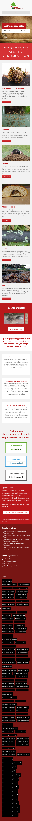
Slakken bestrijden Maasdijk (22, 707)
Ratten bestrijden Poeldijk (21, 683)
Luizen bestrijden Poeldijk (21, 597)
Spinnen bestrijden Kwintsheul (8, 738)
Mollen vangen (6, 608)
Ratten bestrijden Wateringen (8, 689)
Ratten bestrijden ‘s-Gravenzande (9, 670)
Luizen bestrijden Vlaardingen (22, 600)
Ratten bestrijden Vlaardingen (22, 686)
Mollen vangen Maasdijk (20, 618)
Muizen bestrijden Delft (20, 642)
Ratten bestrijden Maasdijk (21, 676)
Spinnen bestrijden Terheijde (8, 748)
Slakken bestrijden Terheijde (8, 717)
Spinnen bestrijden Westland (23, 754)
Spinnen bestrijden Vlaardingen (9, 751)
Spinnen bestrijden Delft (21, 731)
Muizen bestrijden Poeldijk (21, 655)
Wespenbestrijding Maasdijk (10, 783)
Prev (3, 318)
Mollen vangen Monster (20, 621)
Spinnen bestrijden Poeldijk (22, 744)
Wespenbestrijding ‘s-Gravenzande (11, 763)
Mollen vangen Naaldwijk (7, 625)
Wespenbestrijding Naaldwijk (10, 795)
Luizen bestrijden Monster (21, 594)
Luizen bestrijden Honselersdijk (20, 587)
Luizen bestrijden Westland (22, 604)
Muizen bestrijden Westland (23, 662)
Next (29, 318)
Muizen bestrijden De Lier (7, 642)
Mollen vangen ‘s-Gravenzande (8, 612)
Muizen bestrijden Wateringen (8, 662)
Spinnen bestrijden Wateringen (8, 754)
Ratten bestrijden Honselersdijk (20, 673)
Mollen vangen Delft (6, 615)
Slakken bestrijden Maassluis (8, 710)
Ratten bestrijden (7, 666)
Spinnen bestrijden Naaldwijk (8, 744)
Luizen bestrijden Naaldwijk (8, 597)
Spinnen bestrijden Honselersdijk (9, 735)
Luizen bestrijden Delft (7, 587)
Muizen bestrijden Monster (21, 652)
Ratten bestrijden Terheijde (8, 686)
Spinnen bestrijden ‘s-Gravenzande (9, 728)
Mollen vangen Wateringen (8, 631)
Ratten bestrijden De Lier (23, 670)
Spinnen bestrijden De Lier (8, 731)
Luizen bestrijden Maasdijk (22, 591)
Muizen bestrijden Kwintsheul (8, 649)
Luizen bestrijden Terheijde (8, 600)
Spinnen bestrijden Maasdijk (23, 738)
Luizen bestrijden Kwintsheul (8, 591)
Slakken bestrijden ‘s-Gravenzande (9, 697)
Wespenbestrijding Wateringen (10, 811)
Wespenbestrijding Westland (10, 815)
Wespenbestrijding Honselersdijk (11, 775)
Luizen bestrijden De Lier (23, 584)
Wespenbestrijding (7, 759)
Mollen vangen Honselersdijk (19, 615)
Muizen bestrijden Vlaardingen (22, 659)
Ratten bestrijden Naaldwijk (8, 683)
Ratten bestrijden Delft (7, 673)
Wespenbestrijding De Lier (9, 767)
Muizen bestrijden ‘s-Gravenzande (9, 639)
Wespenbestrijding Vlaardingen (10, 807)
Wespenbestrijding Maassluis (10, 787)
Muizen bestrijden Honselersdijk (9, 646)
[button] (16, 512)
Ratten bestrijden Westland (22, 689)
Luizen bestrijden (7, 581)
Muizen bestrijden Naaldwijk (8, 655)
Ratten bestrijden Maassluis (8, 680)
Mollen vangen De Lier (22, 612)
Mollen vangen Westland (21, 631)
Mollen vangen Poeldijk (19, 625)
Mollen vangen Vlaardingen (20, 628)
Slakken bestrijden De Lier (7, 701)
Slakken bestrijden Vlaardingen (22, 717)
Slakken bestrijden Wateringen (8, 720)
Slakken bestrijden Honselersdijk (9, 704)
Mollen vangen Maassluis (7, 621)
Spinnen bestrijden (7, 725)
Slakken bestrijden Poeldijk (22, 714)
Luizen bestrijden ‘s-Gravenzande (9, 584)
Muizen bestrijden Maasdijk (22, 649)
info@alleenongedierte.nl (10, 565)
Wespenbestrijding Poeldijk (9, 799)
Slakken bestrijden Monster (22, 710)
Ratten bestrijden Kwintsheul (8, 676)
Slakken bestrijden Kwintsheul (8, 707)
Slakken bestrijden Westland (23, 720)
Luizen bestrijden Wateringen (8, 604)
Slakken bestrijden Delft (20, 701)
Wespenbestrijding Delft (9, 771)
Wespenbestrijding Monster (9, 791)
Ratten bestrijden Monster (21, 680)
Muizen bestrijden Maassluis (8, 652)
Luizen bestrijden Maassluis (8, 594)
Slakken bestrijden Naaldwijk (8, 714)
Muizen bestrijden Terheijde (8, 659)
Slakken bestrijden (7, 694)
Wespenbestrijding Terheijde (10, 803)
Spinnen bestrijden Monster (22, 741)
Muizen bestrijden (7, 636)
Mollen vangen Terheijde (7, 628)
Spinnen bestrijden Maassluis (8, 741)
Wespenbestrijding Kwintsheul (10, 779)
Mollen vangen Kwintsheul (7, 618)
